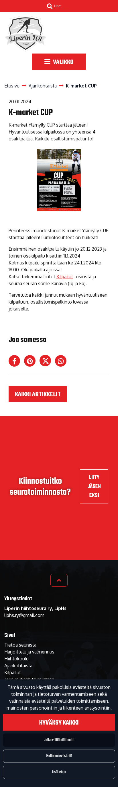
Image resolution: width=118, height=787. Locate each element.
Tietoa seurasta (20, 645)
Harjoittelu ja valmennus (29, 652)
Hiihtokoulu (16, 659)
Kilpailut (64, 276)
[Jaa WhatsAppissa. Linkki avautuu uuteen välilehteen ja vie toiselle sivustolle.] (62, 362)
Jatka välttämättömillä (59, 740)
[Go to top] (59, 580)
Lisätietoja (59, 772)
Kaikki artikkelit (38, 394)
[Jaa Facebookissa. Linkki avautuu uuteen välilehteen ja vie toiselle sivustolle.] (16, 362)
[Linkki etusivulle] (25, 33)
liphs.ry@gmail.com (24, 615)
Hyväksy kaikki (59, 723)
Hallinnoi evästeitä (59, 756)
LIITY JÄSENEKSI (94, 486)
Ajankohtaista (18, 665)
